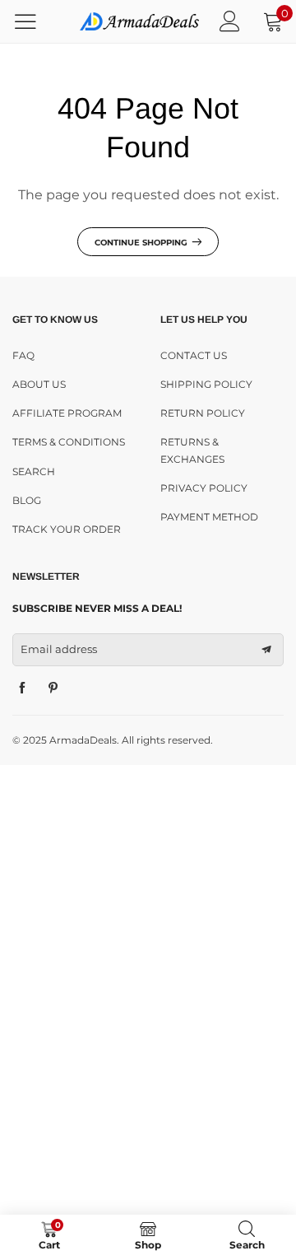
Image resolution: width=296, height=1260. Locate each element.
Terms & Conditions (68, 442)
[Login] (230, 21)
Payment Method (209, 517)
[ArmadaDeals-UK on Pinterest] (53, 688)
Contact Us (193, 355)
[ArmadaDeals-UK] (139, 21)
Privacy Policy (203, 488)
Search (33, 471)
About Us (39, 384)
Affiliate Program (67, 413)
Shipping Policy (206, 384)
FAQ (23, 355)
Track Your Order (66, 529)
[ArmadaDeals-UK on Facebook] (22, 688)
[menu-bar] (35, 21)
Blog (26, 500)
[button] (266, 649)
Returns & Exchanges (192, 450)
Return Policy (202, 413)
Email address (59, 649)
